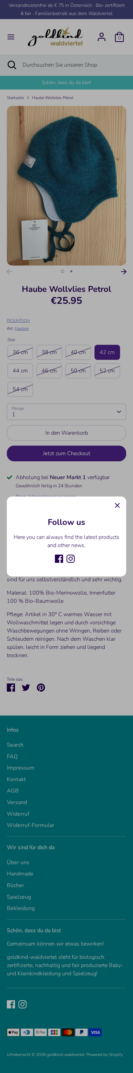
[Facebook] (59, 559)
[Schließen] (117, 505)
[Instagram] (70, 559)
